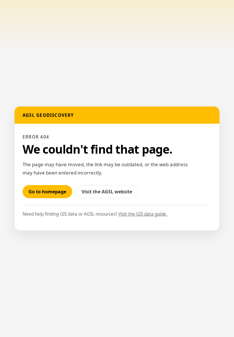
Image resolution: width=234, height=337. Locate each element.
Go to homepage (47, 191)
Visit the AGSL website (110, 193)
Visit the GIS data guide (142, 214)
